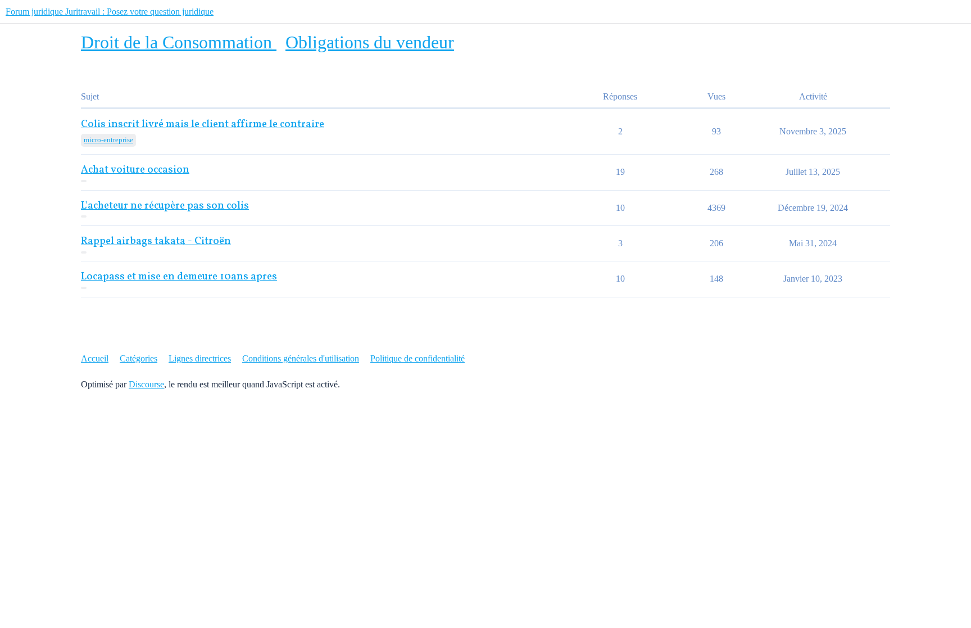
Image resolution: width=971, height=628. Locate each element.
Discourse (146, 384)
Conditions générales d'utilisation (300, 358)
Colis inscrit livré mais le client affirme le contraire (202, 125)
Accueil (94, 358)
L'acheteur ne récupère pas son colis (165, 206)
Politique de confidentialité (417, 358)
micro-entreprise (108, 139)
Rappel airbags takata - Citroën (156, 241)
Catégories (138, 358)
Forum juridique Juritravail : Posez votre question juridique (110, 11)
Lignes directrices (200, 358)
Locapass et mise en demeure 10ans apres (179, 277)
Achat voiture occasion (135, 170)
